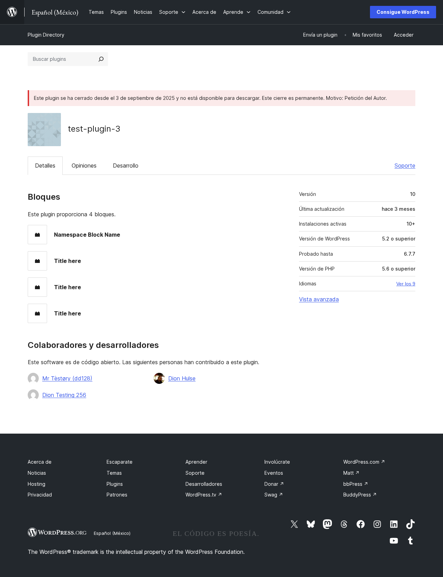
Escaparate (120, 462)
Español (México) (112, 533)
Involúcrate (277, 462)
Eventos (273, 473)
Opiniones (84, 165)
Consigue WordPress (403, 12)
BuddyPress (360, 495)
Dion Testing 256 (64, 394)
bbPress (355, 484)
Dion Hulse (182, 378)
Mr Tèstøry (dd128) (67, 378)
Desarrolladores (204, 484)
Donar (274, 484)
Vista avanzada (319, 299)
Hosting (36, 484)
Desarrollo (125, 165)
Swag (273, 495)
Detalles (45, 165)
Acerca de (40, 462)
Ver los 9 (405, 283)
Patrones (117, 495)
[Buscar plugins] (101, 59)
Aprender (196, 462)
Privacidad (40, 495)
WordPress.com (364, 462)
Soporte (405, 165)
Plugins (115, 484)
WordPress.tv (204, 495)
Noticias (37, 473)
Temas (114, 473)
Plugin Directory (46, 35)
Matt (351, 473)
